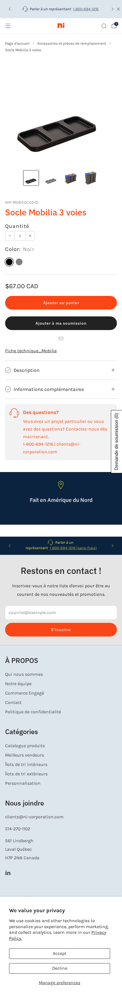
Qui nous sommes (24, 674)
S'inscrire (61, 629)
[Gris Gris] (19, 262)
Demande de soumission (116, 441)
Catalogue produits (25, 745)
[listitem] (61, 9)
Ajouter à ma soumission (61, 323)
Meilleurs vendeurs (24, 755)
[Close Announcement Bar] (118, 9)
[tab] (56, 515)
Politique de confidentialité (33, 711)
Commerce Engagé (24, 693)
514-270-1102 (17, 828)
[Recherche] (104, 26)
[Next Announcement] (112, 9)
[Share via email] (61, 338)
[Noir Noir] (9, 262)
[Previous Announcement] (9, 9)
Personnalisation (23, 783)
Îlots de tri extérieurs (26, 773)
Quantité (17, 226)
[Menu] (8, 26)
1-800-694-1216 (86, 9)
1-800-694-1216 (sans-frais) (73, 548)
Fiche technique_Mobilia (31, 350)
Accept (59, 953)
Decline (59, 968)
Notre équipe (18, 683)
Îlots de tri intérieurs (26, 764)
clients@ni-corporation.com (34, 816)
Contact (13, 702)
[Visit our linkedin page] (7, 872)
